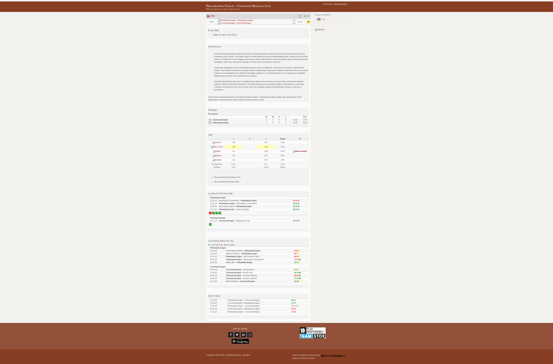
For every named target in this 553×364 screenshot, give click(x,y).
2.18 (266, 151)
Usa (323, 19)
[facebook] (230, 334)
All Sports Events (340, 4)
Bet (308, 21)
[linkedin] (243, 334)
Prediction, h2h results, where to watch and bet (223, 9)
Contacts (304, 358)
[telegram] (249, 334)
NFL (213, 16)
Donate (312, 358)
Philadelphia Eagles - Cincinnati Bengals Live (238, 6)
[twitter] (237, 334)
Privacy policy (314, 355)
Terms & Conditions (300, 355)
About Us (296, 358)
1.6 (233, 151)
